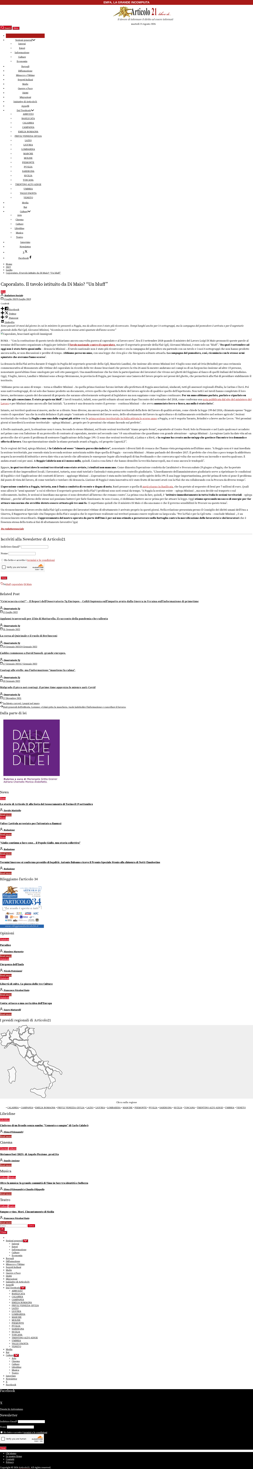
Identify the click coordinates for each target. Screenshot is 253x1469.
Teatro (19, 237)
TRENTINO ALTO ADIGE (28, 184)
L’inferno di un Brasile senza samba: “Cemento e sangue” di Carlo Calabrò (44, 1125)
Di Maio (28, 584)
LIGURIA (28, 144)
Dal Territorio (24, 110)
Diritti (25, 92)
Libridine (19, 228)
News (3, 798)
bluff (8, 584)
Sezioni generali (23, 40)
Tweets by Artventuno (11, 1409)
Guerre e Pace (25, 88)
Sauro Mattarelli (12, 1009)
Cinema (20, 219)
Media (25, 202)
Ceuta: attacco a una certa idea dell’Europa (26, 1003)
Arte (19, 215)
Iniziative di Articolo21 (25, 101)
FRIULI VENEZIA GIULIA (28, 136)
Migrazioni (25, 97)
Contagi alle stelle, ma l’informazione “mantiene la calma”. (37, 670)
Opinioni (4, 939)
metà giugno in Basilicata (157, 486)
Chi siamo (11, 1453)
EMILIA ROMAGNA (28, 131)
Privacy (10, 1462)
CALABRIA (28, 122)
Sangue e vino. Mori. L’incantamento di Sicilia (27, 1211)
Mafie (25, 84)
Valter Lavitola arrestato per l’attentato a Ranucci (30, 823)
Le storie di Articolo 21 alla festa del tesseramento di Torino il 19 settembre (46, 804)
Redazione (9, 830)
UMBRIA (28, 188)
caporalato (17, 584)
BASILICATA (28, 118)
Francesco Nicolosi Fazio (16, 990)
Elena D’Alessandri (13, 1132)
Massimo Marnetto (13, 951)
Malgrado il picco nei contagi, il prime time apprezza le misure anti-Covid (47, 687)
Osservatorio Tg (12, 608)
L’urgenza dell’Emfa (12, 964)
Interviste (25, 242)
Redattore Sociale (13, 295)
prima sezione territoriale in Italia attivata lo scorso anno (123, 418)
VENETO (28, 197)
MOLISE (28, 158)
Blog (3, 291)
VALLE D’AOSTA (28, 193)
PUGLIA (28, 166)
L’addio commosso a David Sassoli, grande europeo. (33, 653)
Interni (22, 43)
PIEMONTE (28, 162)
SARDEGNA (28, 171)
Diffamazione (25, 70)
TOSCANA (28, 180)
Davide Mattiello (12, 810)
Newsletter (25, 246)
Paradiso (5, 945)
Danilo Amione (11, 1160)
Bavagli (25, 66)
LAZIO (28, 140)
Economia (22, 61)
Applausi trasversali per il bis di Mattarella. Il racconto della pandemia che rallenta (54, 618)
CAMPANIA (28, 127)
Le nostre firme (14, 1456)
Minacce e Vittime (25, 75)
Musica (19, 232)
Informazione (22, 52)
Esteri (22, 48)
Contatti (10, 1459)
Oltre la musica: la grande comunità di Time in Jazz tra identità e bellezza (44, 1183)
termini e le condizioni (41, 560)
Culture (22, 57)
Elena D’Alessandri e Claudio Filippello (24, 1189)
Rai (25, 207)
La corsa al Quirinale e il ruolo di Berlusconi (28, 636)
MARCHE (28, 153)
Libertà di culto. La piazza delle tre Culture (26, 984)
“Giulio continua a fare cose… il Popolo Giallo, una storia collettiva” (40, 842)
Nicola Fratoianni (13, 971)
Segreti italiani (25, 79)
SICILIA (28, 175)
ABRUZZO (28, 114)
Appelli (25, 106)
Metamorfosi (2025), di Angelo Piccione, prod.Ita (29, 1154)
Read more (6, 814)
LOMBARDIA (28, 149)
